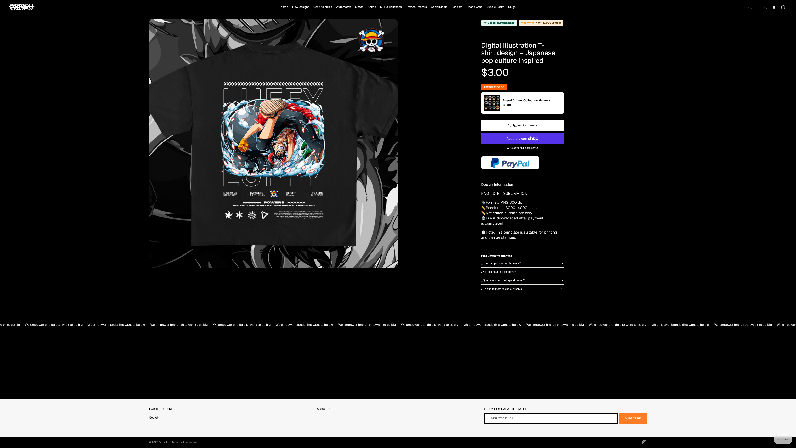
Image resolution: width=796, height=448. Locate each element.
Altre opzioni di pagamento (522, 147)
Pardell (163, 442)
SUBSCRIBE (633, 418)
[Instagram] (644, 442)
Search (154, 417)
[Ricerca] (765, 7)
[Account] (774, 7)
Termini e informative (184, 442)
